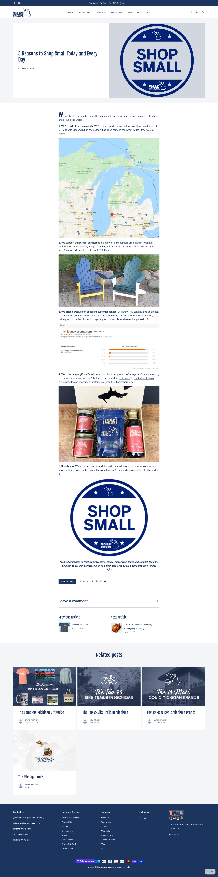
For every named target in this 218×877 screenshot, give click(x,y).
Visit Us (65, 826)
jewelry (84, 246)
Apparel (70, 12)
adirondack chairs (116, 246)
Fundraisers (106, 822)
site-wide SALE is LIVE (124, 565)
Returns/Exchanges (70, 817)
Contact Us (67, 822)
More (147, 12)
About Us (105, 817)
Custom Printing (108, 839)
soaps (92, 246)
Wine (103, 844)
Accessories (100, 12)
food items (73, 246)
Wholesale (105, 831)
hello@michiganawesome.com (26, 823)
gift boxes (124, 378)
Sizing (64, 835)
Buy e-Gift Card (69, 844)
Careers (104, 826)
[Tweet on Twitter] (100, 581)
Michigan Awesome (100, 867)
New (130, 12)
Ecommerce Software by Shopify (119, 867)
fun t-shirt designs (144, 378)
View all (172, 834)
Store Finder (67, 839)
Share (85, 581)
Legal (103, 848)
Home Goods (117, 12)
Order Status (67, 848)
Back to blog (67, 581)
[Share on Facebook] (92, 581)
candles (101, 246)
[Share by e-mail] (104, 581)
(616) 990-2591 (20, 817)
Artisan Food (84, 12)
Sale (138, 12)
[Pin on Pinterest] (96, 581)
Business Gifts (107, 835)
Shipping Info (67, 831)
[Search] (191, 12)
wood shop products (138, 246)
